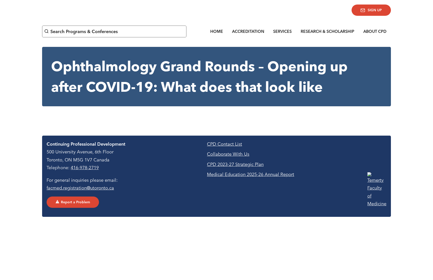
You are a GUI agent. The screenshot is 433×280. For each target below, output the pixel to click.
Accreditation (248, 31)
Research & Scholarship (327, 31)
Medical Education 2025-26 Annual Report (250, 174)
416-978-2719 (85, 167)
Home (216, 31)
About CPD (374, 31)
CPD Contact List (224, 144)
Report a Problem (75, 202)
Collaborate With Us (228, 154)
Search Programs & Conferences (84, 31)
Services (282, 31)
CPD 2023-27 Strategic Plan (235, 164)
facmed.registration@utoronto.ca (80, 188)
